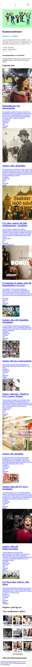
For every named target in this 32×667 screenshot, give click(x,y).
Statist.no (9, 661)
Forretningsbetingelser (19, 663)
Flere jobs (5, 603)
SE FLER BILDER (17, 654)
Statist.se (14, 661)
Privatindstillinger (5, 664)
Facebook (3, 661)
